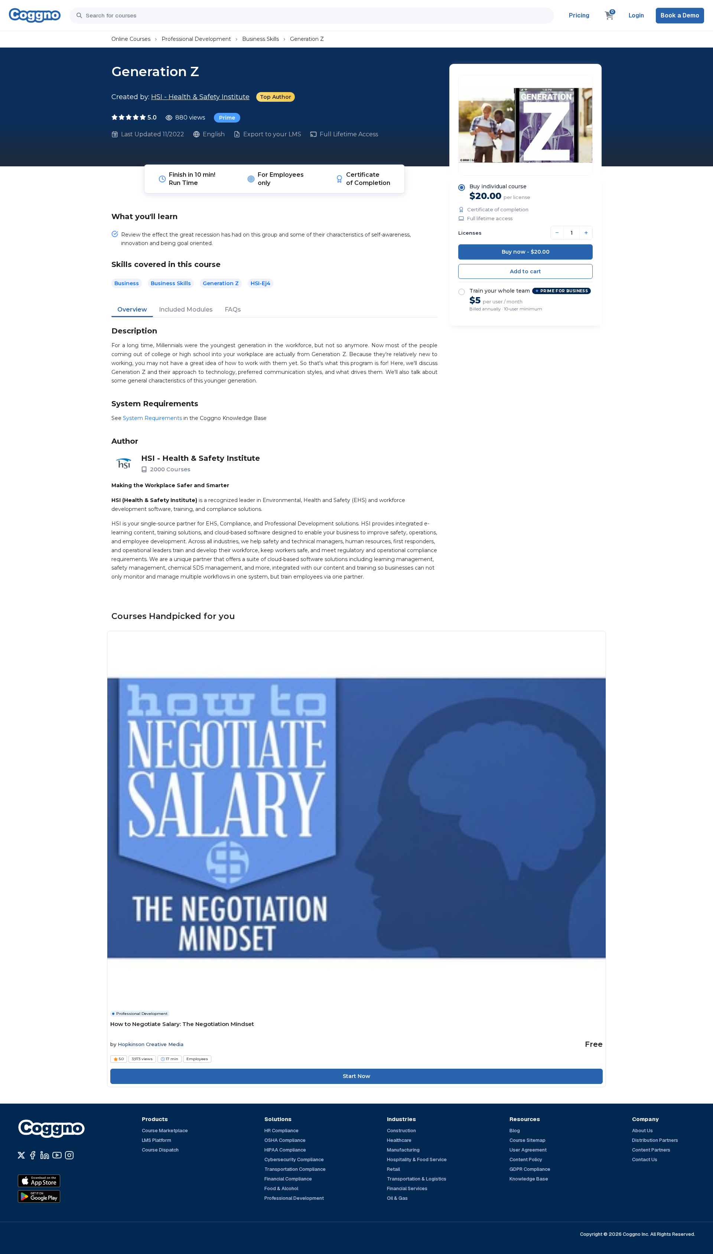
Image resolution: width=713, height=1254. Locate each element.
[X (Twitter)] (21, 1155)
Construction (401, 1130)
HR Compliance (281, 1130)
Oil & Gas (397, 1198)
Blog (514, 1130)
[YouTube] (57, 1155)
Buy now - (526, 251)
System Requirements (152, 418)
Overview (132, 309)
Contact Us (644, 1159)
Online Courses (130, 39)
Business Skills (260, 39)
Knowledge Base (528, 1179)
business (126, 283)
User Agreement (528, 1150)
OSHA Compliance (285, 1140)
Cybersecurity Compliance (294, 1159)
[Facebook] (32, 1155)
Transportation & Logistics (416, 1179)
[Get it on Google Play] (55, 1196)
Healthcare (399, 1140)
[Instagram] (69, 1155)
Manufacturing (403, 1150)
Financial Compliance (288, 1179)
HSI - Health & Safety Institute (200, 97)
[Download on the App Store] (55, 1181)
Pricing (579, 15)
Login (636, 15)
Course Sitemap (527, 1140)
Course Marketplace (165, 1130)
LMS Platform (156, 1140)
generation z (221, 283)
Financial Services (407, 1188)
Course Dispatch (160, 1150)
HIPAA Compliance (285, 1150)
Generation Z (307, 39)
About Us (642, 1130)
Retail (393, 1169)
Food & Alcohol (281, 1188)
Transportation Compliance (295, 1169)
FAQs (233, 309)
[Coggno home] (35, 15)
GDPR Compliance (529, 1169)
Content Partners (651, 1150)
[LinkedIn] (44, 1155)
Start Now (356, 1076)
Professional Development (196, 39)
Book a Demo (680, 15)
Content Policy (525, 1159)
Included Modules (186, 309)
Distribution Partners (655, 1140)
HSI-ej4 (260, 283)
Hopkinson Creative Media (150, 1044)
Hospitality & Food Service (417, 1159)
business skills (171, 283)
